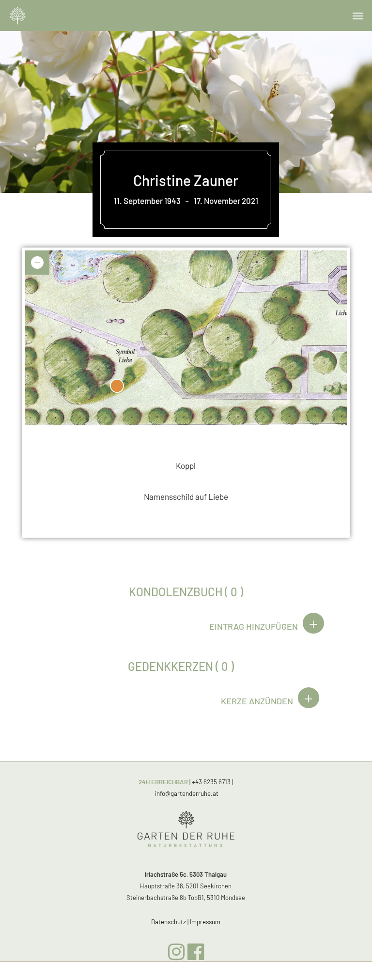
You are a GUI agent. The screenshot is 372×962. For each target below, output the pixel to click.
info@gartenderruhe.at (186, 793)
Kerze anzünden (257, 701)
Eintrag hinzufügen (253, 626)
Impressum (205, 922)
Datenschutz (168, 922)
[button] (358, 15)
